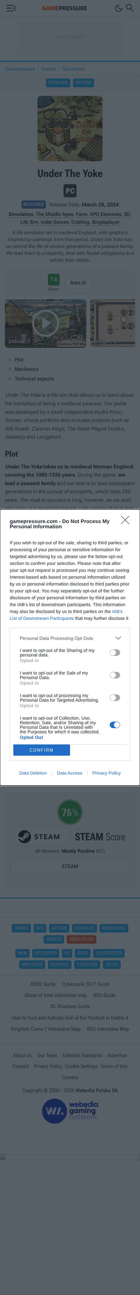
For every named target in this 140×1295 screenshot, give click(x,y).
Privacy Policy (106, 773)
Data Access (69, 773)
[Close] (127, 522)
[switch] (115, 652)
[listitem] (70, 638)
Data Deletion (33, 773)
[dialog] (70, 647)
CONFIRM (42, 750)
